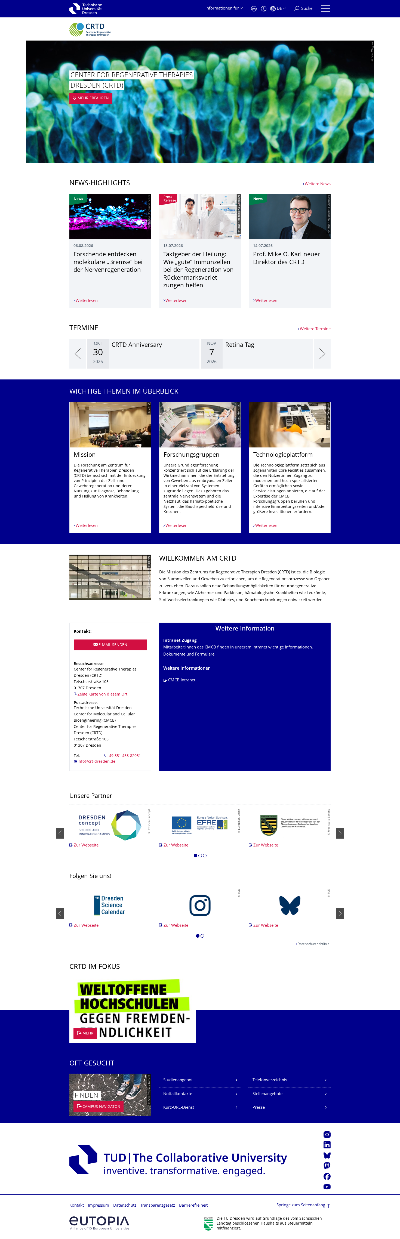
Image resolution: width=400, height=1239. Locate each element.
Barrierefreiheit (193, 1206)
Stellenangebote (267, 1094)
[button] (195, 857)
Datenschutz (124, 1206)
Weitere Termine (315, 329)
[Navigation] (326, 8)
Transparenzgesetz (157, 1206)
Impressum (98, 1206)
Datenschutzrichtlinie (313, 944)
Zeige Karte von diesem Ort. (103, 694)
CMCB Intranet (181, 680)
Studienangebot (178, 1080)
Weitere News (318, 184)
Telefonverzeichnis (270, 1080)
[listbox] (200, 354)
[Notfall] (254, 8)
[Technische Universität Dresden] (85, 8)
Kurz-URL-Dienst (178, 1108)
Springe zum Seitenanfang (300, 1205)
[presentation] (77, 354)
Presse (259, 1108)
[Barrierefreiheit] (264, 8)
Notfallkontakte (177, 1094)
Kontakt (76, 1206)
